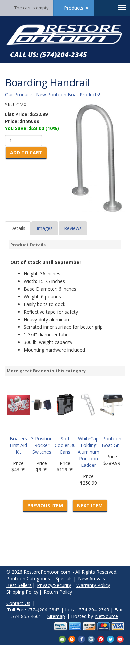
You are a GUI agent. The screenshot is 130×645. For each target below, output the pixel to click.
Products (74, 8)
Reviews (73, 228)
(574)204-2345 (63, 54)
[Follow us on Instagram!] (91, 638)
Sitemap (56, 616)
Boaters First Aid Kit (18, 445)
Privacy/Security (54, 585)
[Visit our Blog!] (72, 638)
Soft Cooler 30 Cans (65, 445)
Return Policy (58, 592)
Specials (64, 578)
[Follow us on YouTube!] (120, 638)
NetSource (106, 616)
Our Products (19, 94)
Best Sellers (19, 585)
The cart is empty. (32, 8)
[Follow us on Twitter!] (110, 638)
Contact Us (18, 603)
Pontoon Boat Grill (112, 441)
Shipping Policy (22, 592)
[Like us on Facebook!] (81, 638)
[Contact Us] (62, 638)
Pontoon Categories (28, 578)
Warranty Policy (93, 585)
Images (45, 228)
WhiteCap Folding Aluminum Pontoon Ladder (88, 451)
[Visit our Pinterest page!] (101, 638)
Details (17, 228)
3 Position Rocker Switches (42, 445)
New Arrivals (91, 578)
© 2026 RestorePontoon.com (38, 572)
